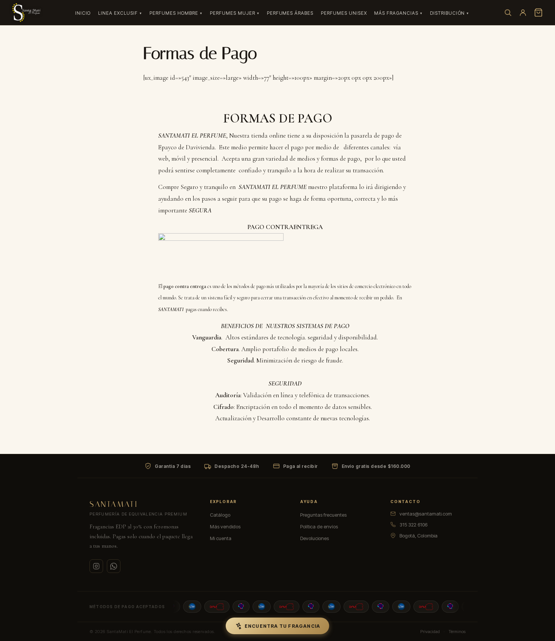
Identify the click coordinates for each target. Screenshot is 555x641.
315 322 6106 (413, 525)
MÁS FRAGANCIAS (396, 13)
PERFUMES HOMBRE (174, 13)
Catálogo (220, 515)
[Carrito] (538, 12)
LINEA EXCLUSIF (117, 13)
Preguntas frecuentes (323, 515)
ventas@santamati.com (425, 514)
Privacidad (430, 631)
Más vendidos (225, 526)
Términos (457, 631)
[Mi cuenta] (523, 12)
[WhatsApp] (113, 566)
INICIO (83, 13)
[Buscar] (508, 12)
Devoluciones (314, 538)
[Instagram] (96, 566)
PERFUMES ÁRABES (290, 13)
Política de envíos (319, 526)
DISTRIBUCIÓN (447, 13)
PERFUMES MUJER (232, 13)
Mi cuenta (220, 538)
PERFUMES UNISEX (344, 13)
